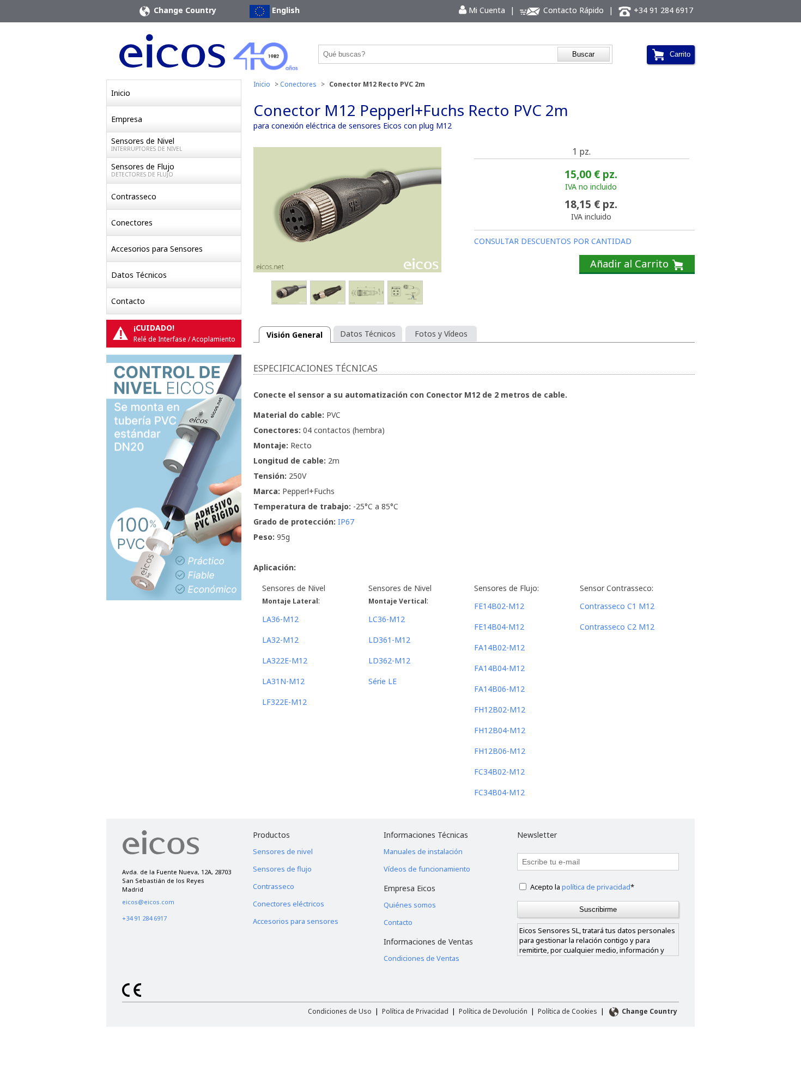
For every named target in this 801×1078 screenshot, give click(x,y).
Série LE (382, 681)
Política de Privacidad (415, 1011)
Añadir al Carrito (630, 263)
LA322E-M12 (284, 660)
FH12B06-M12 (499, 751)
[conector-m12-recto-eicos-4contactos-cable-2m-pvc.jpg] (289, 293)
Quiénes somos (410, 905)
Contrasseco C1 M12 (617, 606)
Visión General (294, 335)
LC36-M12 (386, 619)
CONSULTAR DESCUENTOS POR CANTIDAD (553, 241)
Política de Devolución (493, 1011)
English (285, 10)
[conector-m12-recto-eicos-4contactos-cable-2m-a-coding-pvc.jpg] (405, 293)
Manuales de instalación (423, 851)
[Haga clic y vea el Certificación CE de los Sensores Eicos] (131, 994)
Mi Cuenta (482, 10)
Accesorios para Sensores (157, 248)
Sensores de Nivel (146, 144)
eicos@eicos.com (148, 902)
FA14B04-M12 (499, 668)
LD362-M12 (389, 660)
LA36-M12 (280, 619)
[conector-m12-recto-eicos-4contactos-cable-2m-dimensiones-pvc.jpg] (366, 293)
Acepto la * (582, 887)
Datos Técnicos (139, 275)
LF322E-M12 (284, 702)
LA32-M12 (280, 640)
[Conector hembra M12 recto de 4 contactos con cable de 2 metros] (347, 211)
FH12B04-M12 (499, 730)
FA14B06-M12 (499, 689)
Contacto (128, 301)
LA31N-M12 (283, 681)
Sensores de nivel (283, 851)
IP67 (346, 521)
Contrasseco (133, 196)
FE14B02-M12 (499, 606)
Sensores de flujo (282, 869)
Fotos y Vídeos (441, 333)
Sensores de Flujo (142, 169)
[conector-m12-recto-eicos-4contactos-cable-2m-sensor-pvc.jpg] (327, 293)
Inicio (120, 93)
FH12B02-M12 (499, 709)
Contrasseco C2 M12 (617, 627)
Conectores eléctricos (288, 904)
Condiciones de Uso (340, 1011)
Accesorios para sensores (295, 921)
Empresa (126, 119)
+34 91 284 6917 (662, 10)
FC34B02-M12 (499, 771)
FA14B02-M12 (499, 647)
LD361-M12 (389, 640)
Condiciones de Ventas (421, 958)
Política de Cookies (567, 1011)
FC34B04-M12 (499, 792)
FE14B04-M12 (499, 627)
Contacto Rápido (572, 10)
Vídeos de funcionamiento (427, 869)
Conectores (132, 222)
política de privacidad (596, 887)
